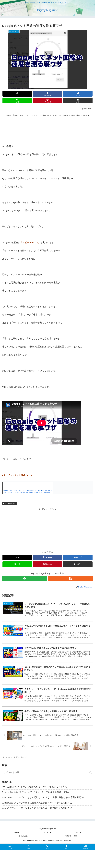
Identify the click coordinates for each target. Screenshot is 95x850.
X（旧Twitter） (24, 836)
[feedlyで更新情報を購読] (24, 578)
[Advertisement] (47, 126)
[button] (78, 100)
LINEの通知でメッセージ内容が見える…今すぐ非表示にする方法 (34, 786)
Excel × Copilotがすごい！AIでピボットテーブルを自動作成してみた (36, 792)
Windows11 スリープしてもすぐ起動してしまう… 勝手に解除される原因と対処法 (43, 797)
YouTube (47, 832)
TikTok (78, 832)
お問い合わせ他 (71, 836)
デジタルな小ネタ (11, 503)
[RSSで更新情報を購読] (70, 578)
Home (16, 832)
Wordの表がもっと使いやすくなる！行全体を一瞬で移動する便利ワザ (37, 808)
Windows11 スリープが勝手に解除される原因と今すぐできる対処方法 (37, 803)
